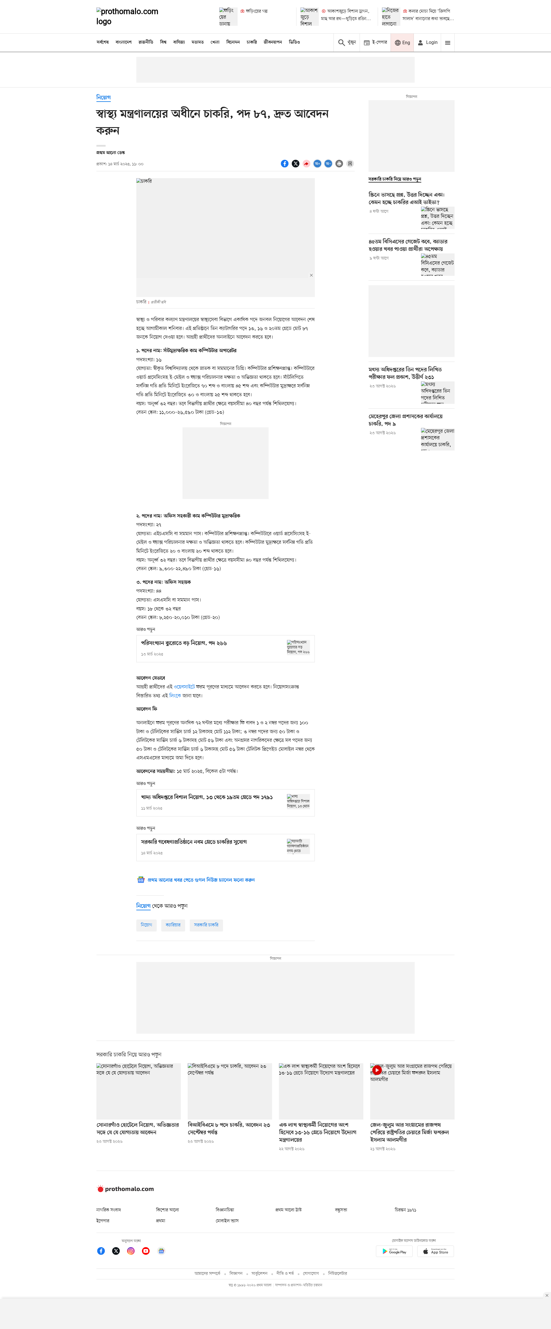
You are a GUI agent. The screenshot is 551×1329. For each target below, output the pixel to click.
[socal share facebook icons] (285, 166)
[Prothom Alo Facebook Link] (103, 1252)
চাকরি (252, 42)
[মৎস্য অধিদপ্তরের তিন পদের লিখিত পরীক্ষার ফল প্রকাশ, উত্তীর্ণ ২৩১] (438, 392)
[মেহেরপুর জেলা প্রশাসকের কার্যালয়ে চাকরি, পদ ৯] (438, 439)
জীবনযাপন (273, 42)
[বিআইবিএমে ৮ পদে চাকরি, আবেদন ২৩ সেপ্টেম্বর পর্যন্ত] (230, 1091)
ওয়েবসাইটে (184, 687)
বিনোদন (233, 42)
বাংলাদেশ (124, 42)
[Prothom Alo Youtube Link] (148, 1252)
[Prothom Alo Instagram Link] (133, 1252)
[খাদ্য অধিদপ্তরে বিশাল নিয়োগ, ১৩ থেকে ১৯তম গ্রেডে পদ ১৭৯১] (298, 801)
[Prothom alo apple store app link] (436, 1252)
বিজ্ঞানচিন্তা (225, 1210)
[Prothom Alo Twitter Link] (118, 1252)
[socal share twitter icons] (296, 166)
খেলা (215, 42)
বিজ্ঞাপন (236, 1273)
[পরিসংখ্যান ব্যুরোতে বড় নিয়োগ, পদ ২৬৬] (298, 647)
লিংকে (175, 695)
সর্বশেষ (103, 42)
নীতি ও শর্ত (285, 1273)
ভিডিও (294, 42)
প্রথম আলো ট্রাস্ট (289, 1210)
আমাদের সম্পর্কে (207, 1273)
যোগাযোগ (311, 1273)
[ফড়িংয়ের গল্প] (228, 16)
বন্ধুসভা (341, 1210)
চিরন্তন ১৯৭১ (405, 1210)
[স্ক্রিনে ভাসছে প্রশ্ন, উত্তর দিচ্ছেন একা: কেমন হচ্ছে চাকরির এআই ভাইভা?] (438, 218)
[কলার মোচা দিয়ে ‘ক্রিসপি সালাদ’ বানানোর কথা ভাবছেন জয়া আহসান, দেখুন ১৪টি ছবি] (391, 16)
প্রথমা (160, 1221)
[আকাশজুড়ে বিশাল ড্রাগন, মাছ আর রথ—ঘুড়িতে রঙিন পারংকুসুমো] (309, 16)
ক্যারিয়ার (173, 925)
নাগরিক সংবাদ (108, 1210)
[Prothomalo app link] (394, 1252)
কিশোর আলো (167, 1210)
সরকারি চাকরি (206, 925)
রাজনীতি (146, 42)
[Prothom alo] (135, 16)
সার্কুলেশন (259, 1273)
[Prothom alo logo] (125, 1191)
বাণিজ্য (179, 42)
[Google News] (161, 1252)
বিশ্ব (163, 42)
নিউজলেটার (337, 1273)
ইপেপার (102, 1221)
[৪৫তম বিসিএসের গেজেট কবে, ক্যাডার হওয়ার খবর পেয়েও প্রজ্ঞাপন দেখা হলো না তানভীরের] (438, 264)
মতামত (198, 42)
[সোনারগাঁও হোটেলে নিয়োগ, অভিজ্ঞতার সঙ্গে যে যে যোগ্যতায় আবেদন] (138, 1091)
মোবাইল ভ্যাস (227, 1221)
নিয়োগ (103, 98)
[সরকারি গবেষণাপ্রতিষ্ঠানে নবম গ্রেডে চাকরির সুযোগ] (298, 846)
